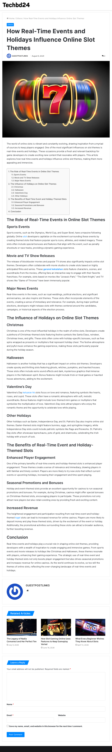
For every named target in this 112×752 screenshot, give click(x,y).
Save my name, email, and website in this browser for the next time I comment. (46, 726)
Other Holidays (21, 196)
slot (25, 236)
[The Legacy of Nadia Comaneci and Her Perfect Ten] (22, 627)
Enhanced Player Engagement (27, 202)
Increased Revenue (23, 208)
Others (19, 18)
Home (11, 18)
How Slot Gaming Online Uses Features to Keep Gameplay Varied (56, 641)
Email (10, 715)
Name (10, 704)
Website (62, 715)
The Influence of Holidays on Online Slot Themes (33, 184)
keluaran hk (29, 392)
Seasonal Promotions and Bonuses (29, 205)
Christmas (18, 187)
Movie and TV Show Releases (26, 178)
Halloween (19, 190)
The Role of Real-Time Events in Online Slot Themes (34, 171)
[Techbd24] (16, 5)
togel (17, 517)
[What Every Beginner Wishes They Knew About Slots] (90, 627)
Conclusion (16, 211)
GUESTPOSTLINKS (20, 56)
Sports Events (20, 175)
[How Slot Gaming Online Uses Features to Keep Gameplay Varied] (56, 627)
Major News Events (23, 181)
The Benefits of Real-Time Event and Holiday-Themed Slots (38, 199)
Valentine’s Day (21, 193)
